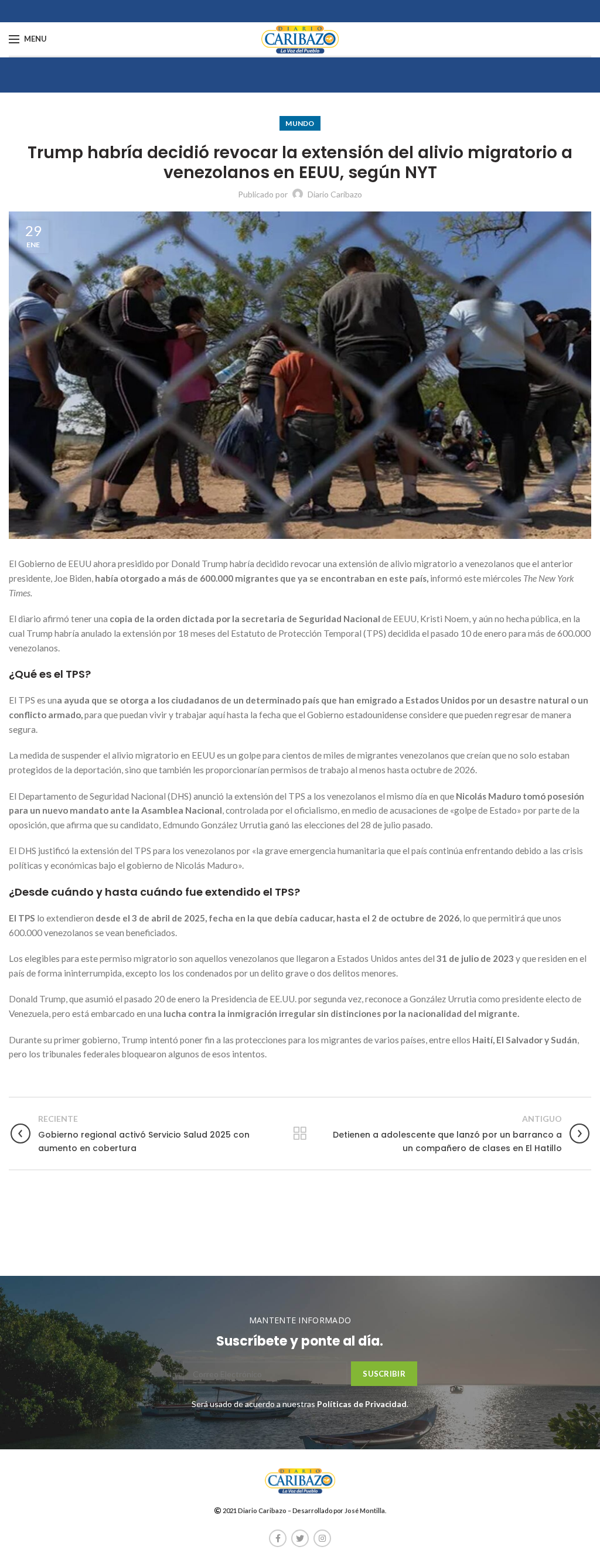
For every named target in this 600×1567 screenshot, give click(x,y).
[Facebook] (278, 1538)
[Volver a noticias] (300, 1133)
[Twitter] (300, 1538)
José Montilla (365, 1510)
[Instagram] (322, 1538)
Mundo (300, 123)
